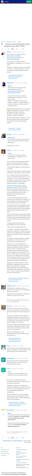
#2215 (27, 286)
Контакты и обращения (21, 462)
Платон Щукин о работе (13, 78)
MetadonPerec (10, 358)
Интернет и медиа (5, 453)
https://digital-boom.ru (18, 431)
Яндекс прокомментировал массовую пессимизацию (19, 278)
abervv (8, 346)
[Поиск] (25, 2)
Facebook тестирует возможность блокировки (18, 403)
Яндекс (19, 41)
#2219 (22, 368)
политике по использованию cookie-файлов (15, 474)
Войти (29, 1)
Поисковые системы (11, 41)
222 (12, 49)
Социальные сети (5, 449)
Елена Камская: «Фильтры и (14, 281)
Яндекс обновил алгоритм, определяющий (17, 402)
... (5, 49)
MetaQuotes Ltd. (25, 467)
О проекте (18, 447)
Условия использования (21, 449)
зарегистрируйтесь (18, 440)
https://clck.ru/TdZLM (15, 300)
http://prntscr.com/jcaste (13, 57)
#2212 (25, 82)
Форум (2, 41)
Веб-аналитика (4, 451)
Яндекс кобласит (12, 128)
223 (16, 49)
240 (23, 49)
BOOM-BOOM (10, 410)
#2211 (22, 52)
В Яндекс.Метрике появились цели (15, 76)
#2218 (26, 358)
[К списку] (4, 44)
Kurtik (8, 368)
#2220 (25, 410)
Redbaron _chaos (11, 286)
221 (8, 49)
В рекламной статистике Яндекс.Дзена (16, 75)
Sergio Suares (10, 82)
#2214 (22, 150)
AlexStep (9, 134)
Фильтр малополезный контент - (15, 129)
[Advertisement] (16, 7)
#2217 (22, 346)
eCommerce (4, 455)
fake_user (9, 306)
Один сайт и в (19, 128)
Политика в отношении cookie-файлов (21, 456)
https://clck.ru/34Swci (15, 301)
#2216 (23, 306)
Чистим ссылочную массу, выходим (15, 279)
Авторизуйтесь (7, 440)
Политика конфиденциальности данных (21, 453)
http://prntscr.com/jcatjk (13, 59)
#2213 (23, 134)
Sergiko (9, 150)
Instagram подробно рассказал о (15, 405)
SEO (2, 447)
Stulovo (9, 52)
